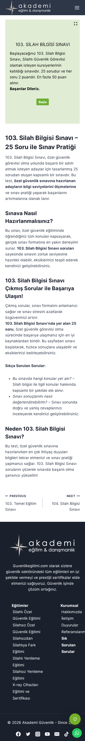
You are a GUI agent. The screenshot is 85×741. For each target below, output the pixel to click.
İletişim (67, 618)
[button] (75, 719)
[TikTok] (66, 734)
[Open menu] (76, 8)
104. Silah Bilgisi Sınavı (66, 503)
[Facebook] (18, 734)
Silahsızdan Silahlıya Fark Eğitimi (24, 645)
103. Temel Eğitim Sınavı (20, 503)
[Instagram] (37, 734)
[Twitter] (28, 734)
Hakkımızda (71, 612)
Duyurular (69, 625)
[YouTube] (47, 734)
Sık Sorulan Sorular (68, 645)
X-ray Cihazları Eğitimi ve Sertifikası (25, 691)
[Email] (57, 734)
